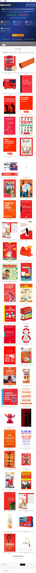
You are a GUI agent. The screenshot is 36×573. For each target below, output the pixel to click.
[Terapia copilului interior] (26, 397)
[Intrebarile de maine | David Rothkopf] (26, 105)
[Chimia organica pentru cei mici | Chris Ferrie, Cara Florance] (10, 397)
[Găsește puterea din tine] (10, 439)
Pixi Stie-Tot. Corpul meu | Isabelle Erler (26, 302)
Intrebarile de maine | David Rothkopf (26, 114)
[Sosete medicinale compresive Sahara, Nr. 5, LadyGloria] (26, 501)
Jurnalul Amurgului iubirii (26, 177)
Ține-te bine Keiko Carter (10, 302)
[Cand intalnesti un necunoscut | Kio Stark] (10, 147)
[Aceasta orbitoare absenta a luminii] (10, 501)
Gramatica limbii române (10, 218)
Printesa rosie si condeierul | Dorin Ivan (10, 364)
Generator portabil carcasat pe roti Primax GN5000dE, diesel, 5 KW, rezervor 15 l (10, 93)
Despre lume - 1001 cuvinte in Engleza (26, 135)
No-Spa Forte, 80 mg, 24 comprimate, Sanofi (9, 177)
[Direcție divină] (10, 376)
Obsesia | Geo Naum (26, 281)
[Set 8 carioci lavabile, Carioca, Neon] (26, 376)
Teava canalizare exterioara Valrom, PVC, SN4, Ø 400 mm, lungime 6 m (26, 72)
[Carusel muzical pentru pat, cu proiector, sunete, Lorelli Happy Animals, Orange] (26, 543)
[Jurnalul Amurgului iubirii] (26, 168)
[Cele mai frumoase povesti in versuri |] (26, 147)
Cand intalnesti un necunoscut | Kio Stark (9, 156)
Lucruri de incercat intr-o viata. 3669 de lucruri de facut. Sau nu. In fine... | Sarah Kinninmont (26, 93)
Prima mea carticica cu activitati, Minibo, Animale (26, 364)
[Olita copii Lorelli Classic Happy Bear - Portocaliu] (26, 251)
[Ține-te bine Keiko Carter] (10, 293)
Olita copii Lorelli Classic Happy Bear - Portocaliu (26, 260)
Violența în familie (10, 114)
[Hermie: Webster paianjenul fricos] (10, 188)
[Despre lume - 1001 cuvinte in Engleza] (26, 126)
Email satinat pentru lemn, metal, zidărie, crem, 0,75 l (10, 72)
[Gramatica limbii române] (10, 209)
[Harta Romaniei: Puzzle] (26, 314)
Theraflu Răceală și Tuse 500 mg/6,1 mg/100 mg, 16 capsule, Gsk (26, 531)
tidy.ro (3, 47)
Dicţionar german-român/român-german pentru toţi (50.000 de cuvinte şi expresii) (26, 218)
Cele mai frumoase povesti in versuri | (26, 156)
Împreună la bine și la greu (10, 135)
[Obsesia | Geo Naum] (26, 272)
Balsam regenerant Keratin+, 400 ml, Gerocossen (9, 531)
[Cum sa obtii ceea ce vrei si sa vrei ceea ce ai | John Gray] (26, 439)
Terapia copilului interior (26, 406)
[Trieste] (26, 418)
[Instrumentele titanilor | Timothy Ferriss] (10, 459)
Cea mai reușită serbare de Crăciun (9, 260)
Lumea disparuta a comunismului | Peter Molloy (9, 552)
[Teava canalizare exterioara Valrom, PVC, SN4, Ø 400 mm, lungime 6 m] (26, 63)
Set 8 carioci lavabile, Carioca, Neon (26, 385)
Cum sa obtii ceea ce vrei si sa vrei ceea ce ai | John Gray (26, 448)
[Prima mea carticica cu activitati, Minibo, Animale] (26, 355)
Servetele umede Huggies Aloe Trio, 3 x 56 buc (10, 281)
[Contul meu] (34, 0)
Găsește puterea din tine (10, 448)
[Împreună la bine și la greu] (10, 126)
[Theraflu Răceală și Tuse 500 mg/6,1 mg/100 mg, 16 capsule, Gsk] (26, 522)
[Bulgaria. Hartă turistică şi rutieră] (26, 480)
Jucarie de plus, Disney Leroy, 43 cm (9, 427)
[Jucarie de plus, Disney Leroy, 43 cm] (10, 418)
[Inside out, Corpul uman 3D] (26, 459)
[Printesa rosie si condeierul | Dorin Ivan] (10, 355)
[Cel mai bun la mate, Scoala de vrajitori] (26, 188)
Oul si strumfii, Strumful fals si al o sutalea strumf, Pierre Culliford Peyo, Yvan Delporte (10, 323)
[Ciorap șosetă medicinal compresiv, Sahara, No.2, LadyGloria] (10, 230)
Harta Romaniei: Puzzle (26, 323)
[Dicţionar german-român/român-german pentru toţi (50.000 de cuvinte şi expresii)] (26, 209)
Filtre (20, 52)
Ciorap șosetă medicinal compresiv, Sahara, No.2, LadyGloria (10, 239)
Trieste (26, 427)
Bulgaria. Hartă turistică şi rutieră (26, 489)
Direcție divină (10, 385)
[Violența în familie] (10, 105)
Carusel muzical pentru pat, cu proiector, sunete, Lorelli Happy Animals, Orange (26, 552)
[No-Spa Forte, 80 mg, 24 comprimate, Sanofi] (10, 168)
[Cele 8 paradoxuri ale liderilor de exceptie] (26, 334)
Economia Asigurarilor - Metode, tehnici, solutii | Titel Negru (26, 239)
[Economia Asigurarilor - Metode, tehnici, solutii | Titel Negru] (26, 230)
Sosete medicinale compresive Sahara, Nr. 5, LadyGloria (26, 510)
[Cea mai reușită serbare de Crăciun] (10, 251)
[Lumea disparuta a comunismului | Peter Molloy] (10, 543)
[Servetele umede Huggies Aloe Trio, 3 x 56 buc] (10, 272)
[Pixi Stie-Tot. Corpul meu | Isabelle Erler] (26, 293)
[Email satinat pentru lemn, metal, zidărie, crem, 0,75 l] (10, 63)
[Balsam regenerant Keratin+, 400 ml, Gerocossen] (10, 522)
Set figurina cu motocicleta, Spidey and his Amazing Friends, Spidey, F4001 (10, 489)
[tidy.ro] (18, 1)
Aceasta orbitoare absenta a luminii (9, 510)
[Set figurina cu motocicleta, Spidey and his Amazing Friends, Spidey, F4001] (10, 480)
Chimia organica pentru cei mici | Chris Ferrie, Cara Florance (10, 406)
